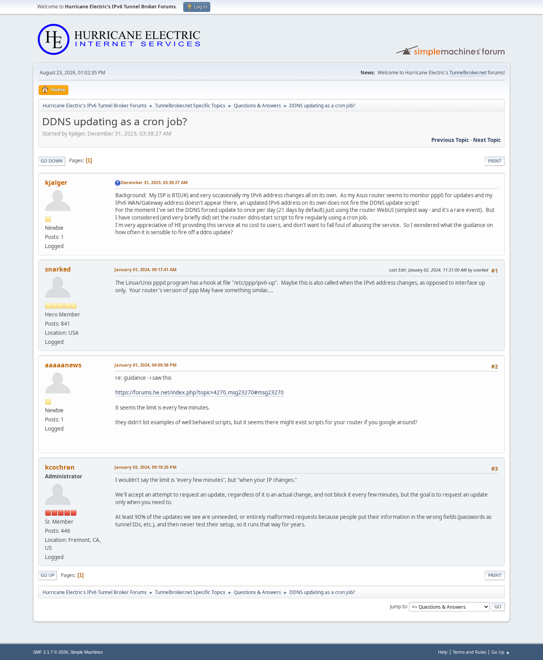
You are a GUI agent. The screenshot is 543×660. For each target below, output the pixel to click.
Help (443, 652)
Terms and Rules (469, 652)
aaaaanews (63, 365)
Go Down (52, 161)
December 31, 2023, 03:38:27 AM (154, 182)
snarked (58, 269)
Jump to (398, 606)
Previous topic (450, 140)
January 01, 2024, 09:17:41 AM (145, 269)
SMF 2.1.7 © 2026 (50, 652)
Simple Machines (86, 652)
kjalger (56, 182)
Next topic (487, 140)
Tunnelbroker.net (468, 72)
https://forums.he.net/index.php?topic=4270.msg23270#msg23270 (199, 392)
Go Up (47, 575)
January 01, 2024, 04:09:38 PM (145, 365)
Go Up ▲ (500, 652)
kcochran (60, 467)
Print (494, 161)
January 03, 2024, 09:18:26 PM (145, 467)
